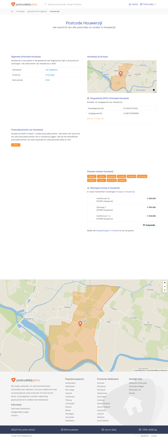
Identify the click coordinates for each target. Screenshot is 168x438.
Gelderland (102, 393)
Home (135, 4)
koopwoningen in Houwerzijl (108, 230)
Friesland (101, 389)
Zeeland (100, 417)
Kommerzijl (142, 176)
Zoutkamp (131, 176)
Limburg (100, 400)
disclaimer (145, 436)
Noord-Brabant (103, 403)
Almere (68, 407)
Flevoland (101, 386)
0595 (48, 80)
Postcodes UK (135, 389)
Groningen (50, 75)
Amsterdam (70, 383)
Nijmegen (69, 413)
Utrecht (68, 393)
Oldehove (122, 180)
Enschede (69, 417)
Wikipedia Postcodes (138, 383)
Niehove (92, 180)
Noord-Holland (103, 407)
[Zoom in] (165, 283)
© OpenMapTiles (139, 370)
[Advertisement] (84, 41)
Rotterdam (70, 386)
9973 (16, 145)
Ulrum (101, 176)
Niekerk (92, 176)
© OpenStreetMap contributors (156, 370)
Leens (101, 180)
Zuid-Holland (103, 420)
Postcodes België (136, 386)
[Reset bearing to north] (165, 290)
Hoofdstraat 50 (102, 198)
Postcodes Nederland (20, 408)
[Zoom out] (165, 286)
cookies (154, 436)
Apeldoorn (70, 420)
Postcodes (148, 4)
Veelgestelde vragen (20, 412)
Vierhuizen (112, 180)
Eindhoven (70, 396)
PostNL (132, 393)
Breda (68, 410)
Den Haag (69, 389)
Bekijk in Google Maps (96, 119)
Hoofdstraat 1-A (103, 216)
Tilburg (68, 400)
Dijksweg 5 (101, 207)
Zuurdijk (122, 176)
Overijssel (101, 410)
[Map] (84, 325)
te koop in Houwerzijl (125, 191)
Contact (14, 415)
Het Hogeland (51, 69)
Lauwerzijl (111, 176)
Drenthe (100, 383)
